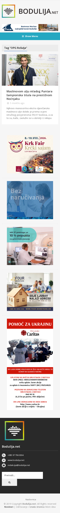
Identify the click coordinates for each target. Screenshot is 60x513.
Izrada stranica (37, 506)
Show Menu (31, 36)
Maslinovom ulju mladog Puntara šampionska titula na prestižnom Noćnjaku (29, 95)
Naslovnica (31, 499)
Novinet (8, 506)
